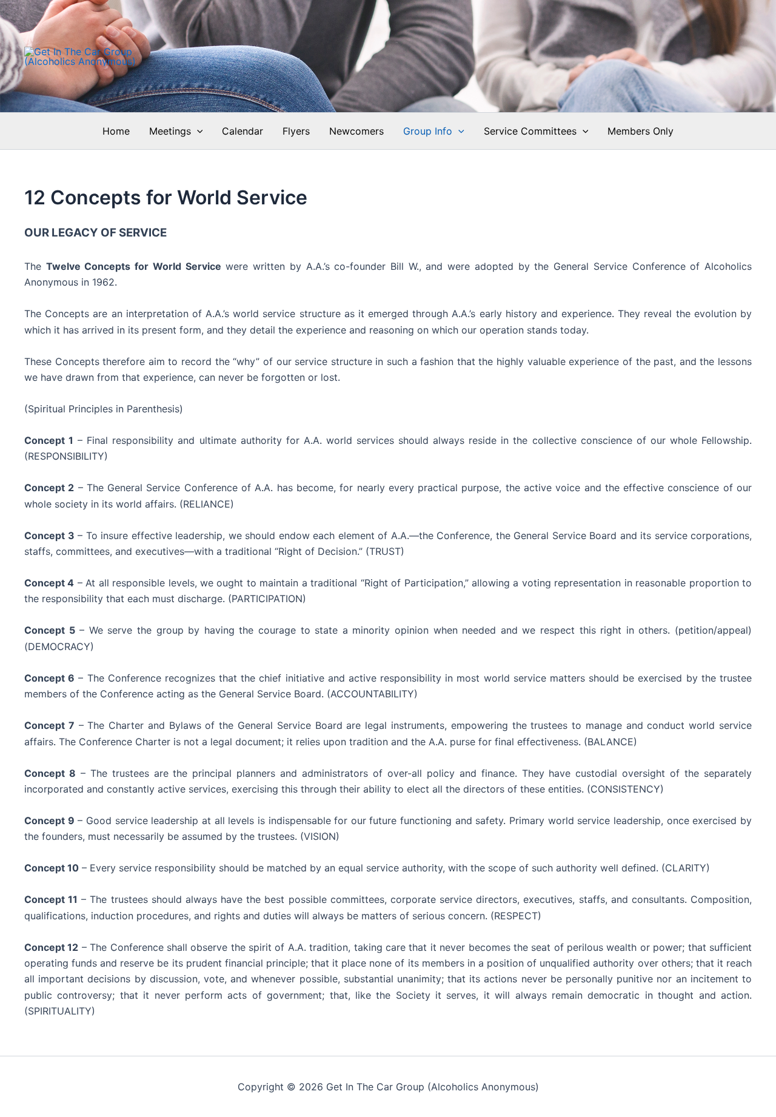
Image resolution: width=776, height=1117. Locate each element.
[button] (197, 131)
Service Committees (530, 131)
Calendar (242, 131)
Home (116, 131)
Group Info (427, 131)
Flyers (296, 131)
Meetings (170, 131)
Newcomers (356, 131)
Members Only (640, 131)
